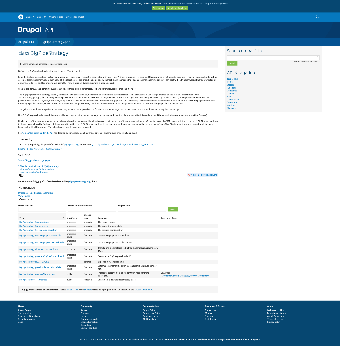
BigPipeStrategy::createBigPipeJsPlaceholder (40, 235)
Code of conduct (89, 328)
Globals (230, 93)
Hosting (84, 316)
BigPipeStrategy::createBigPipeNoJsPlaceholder (42, 242)
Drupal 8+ (41, 17)
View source (24, 196)
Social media (24, 313)
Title (42, 218)
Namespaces (233, 99)
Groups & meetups (89, 322)
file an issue (72, 289)
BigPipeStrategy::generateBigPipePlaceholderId (41, 256)
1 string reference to (36, 169)
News (21, 306)
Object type (124, 205)
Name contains (25, 205)
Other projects (56, 17)
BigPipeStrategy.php (55, 42)
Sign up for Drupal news (29, 316)
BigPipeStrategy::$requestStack (34, 222)
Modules (209, 313)
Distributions (211, 319)
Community (86, 306)
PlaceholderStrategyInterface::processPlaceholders (184, 275)
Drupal (211, 339)
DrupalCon (86, 325)
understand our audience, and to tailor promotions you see (199, 3)
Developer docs (150, 316)
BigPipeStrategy (72, 144)
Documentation (151, 306)
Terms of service (275, 319)
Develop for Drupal (75, 17)
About (270, 306)
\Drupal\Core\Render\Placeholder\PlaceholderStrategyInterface (122, 144)
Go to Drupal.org (20, 17)
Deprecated (232, 102)
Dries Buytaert (252, 339)
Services (231, 105)
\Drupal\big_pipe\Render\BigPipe (38, 133)
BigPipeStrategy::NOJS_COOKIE (34, 262)
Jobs (20, 322)
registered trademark (230, 339)
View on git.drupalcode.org (204, 175)
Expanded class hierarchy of (39, 149)
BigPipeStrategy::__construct (33, 279)
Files (229, 96)
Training (85, 313)
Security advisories (27, 319)
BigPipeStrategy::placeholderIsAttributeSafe (40, 267)
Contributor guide (89, 319)
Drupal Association (276, 313)
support (88, 289)
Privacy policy (273, 322)
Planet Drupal (24, 310)
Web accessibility (275, 310)
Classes (230, 85)
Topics (230, 82)
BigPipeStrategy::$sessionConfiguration (38, 230)
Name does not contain (80, 205)
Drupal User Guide (151, 313)
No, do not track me (177, 8)
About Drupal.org (275, 316)
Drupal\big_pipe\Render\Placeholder (35, 193)
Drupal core (210, 310)
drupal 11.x (26, 42)
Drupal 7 (30, 17)
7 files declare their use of (38, 166)
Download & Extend (215, 306)
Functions (231, 88)
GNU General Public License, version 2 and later (182, 339)
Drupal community (143, 289)
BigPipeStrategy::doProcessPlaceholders (38, 249)
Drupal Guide (149, 310)
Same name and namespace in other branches (45, 64)
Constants (232, 90)
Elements (231, 108)
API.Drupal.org (149, 319)
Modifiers (72, 218)
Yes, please (158, 8)
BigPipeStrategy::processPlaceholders (37, 274)
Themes (209, 316)
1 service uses (33, 172)
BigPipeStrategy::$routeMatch (33, 226)
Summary (102, 218)
